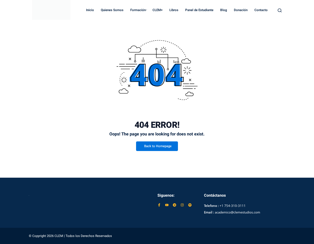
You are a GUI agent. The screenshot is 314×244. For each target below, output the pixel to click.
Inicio (90, 10)
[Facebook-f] (159, 205)
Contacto (261, 10)
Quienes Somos (112, 10)
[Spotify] (190, 205)
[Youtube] (167, 205)
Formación (138, 10)
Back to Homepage (158, 146)
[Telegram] (174, 205)
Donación (241, 10)
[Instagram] (182, 205)
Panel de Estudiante (199, 10)
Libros (173, 10)
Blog (223, 10)
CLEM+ (158, 10)
